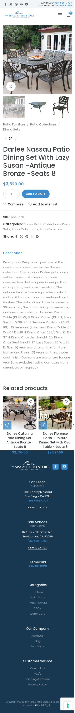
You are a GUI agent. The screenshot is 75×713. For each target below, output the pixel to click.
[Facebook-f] (55, 467)
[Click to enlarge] (11, 86)
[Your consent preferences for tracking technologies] (68, 706)
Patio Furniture (14, 124)
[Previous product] (5, 138)
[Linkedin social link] (21, 4)
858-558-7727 (63, 2)
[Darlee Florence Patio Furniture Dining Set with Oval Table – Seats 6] (55, 412)
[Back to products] (10, 138)
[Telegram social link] (26, 4)
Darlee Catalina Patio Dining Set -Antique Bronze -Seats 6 (20, 440)
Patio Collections (43, 124)
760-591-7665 (63, 5)
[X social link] (11, 4)
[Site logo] (19, 14)
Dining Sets (11, 129)
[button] (7, 60)
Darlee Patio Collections (42, 224)
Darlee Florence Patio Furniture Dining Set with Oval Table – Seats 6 (55, 440)
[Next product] (15, 138)
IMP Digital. (46, 705)
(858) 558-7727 (37, 501)
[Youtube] (64, 467)
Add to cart (35, 194)
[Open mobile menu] (60, 14)
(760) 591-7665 (38, 541)
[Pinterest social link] (16, 4)
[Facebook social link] (5, 4)
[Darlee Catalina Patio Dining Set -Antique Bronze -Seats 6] (19, 412)
